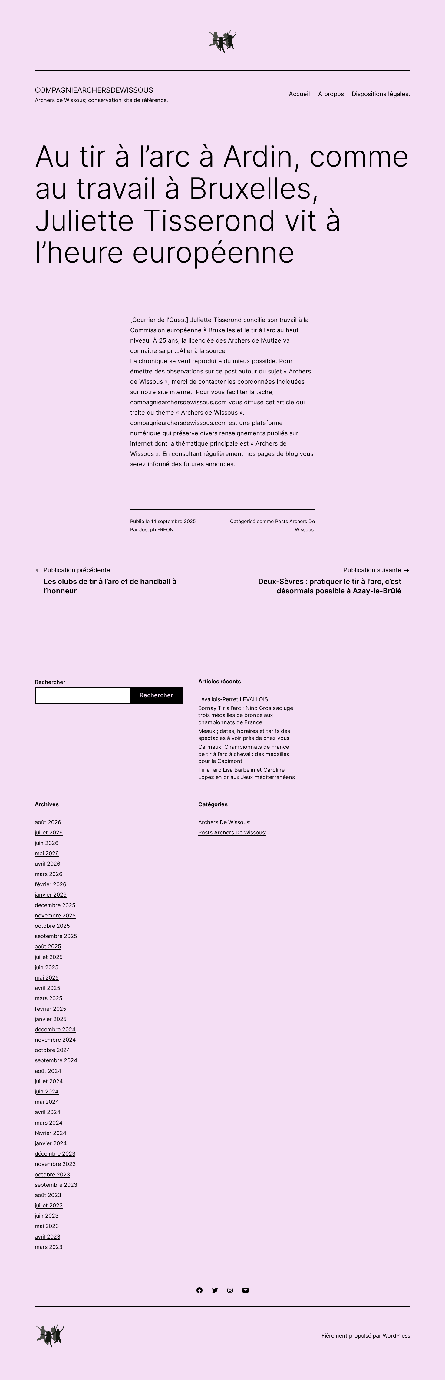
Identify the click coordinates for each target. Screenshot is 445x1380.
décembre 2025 (55, 905)
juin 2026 (46, 843)
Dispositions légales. (381, 94)
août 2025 (48, 946)
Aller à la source (203, 350)
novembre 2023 (55, 1164)
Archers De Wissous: (224, 822)
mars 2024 (49, 1123)
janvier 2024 (51, 1143)
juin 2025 (46, 967)
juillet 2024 (49, 1081)
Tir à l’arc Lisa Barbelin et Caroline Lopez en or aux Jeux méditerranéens (246, 773)
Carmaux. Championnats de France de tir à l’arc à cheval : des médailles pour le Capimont (243, 754)
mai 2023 (47, 1226)
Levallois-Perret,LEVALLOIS (233, 699)
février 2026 (50, 884)
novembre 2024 (55, 1040)
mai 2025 (47, 977)
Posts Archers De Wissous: (232, 832)
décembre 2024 (55, 1029)
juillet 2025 (49, 957)
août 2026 (48, 822)
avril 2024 (48, 1112)
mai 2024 (47, 1102)
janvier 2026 (51, 894)
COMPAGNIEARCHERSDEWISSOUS (94, 90)
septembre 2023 (56, 1185)
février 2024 (51, 1133)
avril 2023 (47, 1236)
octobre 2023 (52, 1174)
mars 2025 (48, 998)
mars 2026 (48, 874)
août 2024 (48, 1071)
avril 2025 (47, 988)
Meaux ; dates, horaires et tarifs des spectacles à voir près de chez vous (244, 734)
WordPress (396, 1335)
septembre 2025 (56, 936)
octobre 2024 (52, 1050)
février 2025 (50, 1009)
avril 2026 (47, 864)
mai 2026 (47, 853)
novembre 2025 (55, 915)
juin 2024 (47, 1091)
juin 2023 (46, 1215)
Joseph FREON (156, 529)
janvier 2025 (51, 1019)
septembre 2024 (56, 1060)
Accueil (299, 94)
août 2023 (48, 1195)
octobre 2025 (52, 926)
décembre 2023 (55, 1153)
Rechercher (50, 682)
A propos (331, 94)
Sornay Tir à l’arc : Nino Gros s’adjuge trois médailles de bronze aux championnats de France (245, 715)
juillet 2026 (49, 832)
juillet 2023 (49, 1205)
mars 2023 (48, 1247)
